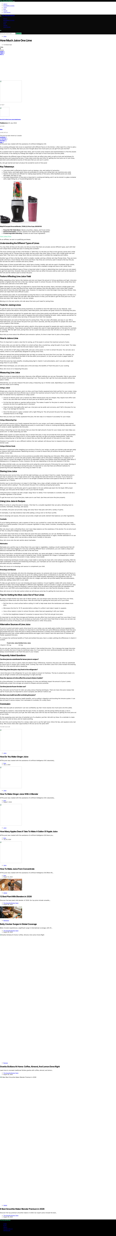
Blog (5, 1225)
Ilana (1, 129)
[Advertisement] (58, 68)
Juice (5, 7)
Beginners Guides (8, 5)
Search (19, 33)
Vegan (5, 10)
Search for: (3, 31)
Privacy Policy (8, 1228)
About (5, 4)
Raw (4, 9)
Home (5, 1223)
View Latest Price (5, 236)
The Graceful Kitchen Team (10, 903)
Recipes (5, 1063)
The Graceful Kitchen (6, 1)
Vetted (5, 893)
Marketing (6, 920)
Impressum (6, 1230)
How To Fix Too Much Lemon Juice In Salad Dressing (10, 119)
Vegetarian (6, 12)
